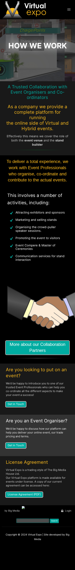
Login (68, 510)
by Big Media (12, 510)
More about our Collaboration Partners (37, 347)
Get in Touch (16, 404)
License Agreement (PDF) (24, 494)
